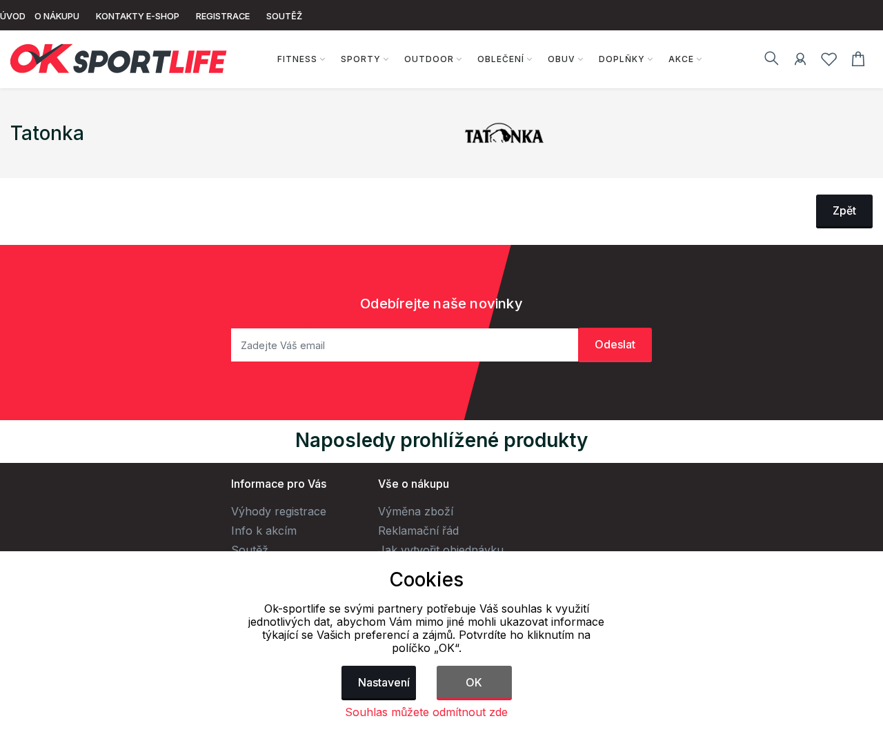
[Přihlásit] (800, 61)
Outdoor (429, 59)
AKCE (681, 59)
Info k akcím (264, 530)
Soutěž (249, 550)
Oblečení (500, 59)
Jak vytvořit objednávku (441, 550)
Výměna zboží (415, 511)
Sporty (361, 59)
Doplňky (622, 59)
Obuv (561, 59)
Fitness (297, 59)
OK (474, 682)
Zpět (844, 210)
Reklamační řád (418, 530)
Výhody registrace (278, 511)
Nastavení (384, 682)
